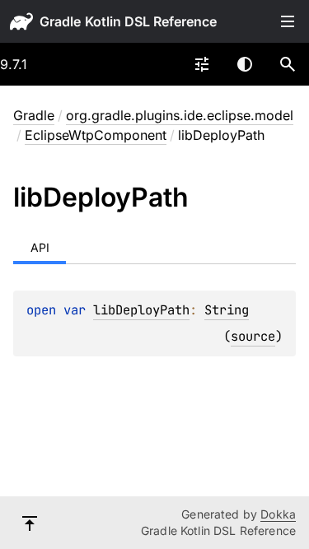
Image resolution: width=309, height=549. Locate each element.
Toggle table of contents (287, 21)
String (226, 310)
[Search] (287, 64)
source (253, 336)
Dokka (278, 514)
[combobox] (201, 64)
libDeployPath (141, 310)
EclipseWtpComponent (95, 135)
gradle (60, 21)
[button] (287, 64)
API (39, 247)
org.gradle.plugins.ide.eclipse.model (179, 115)
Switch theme (244, 64)
